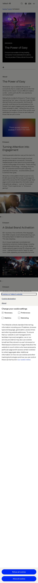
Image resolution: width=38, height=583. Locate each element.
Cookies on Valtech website (12, 294)
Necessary (8, 313)
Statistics (7, 318)
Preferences (25, 313)
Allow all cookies (19, 579)
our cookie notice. (24, 359)
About (4, 303)
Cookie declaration (9, 299)
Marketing (25, 318)
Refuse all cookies (19, 572)
